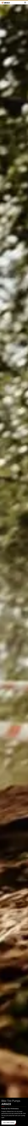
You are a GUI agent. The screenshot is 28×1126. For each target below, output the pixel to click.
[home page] (5, 2)
